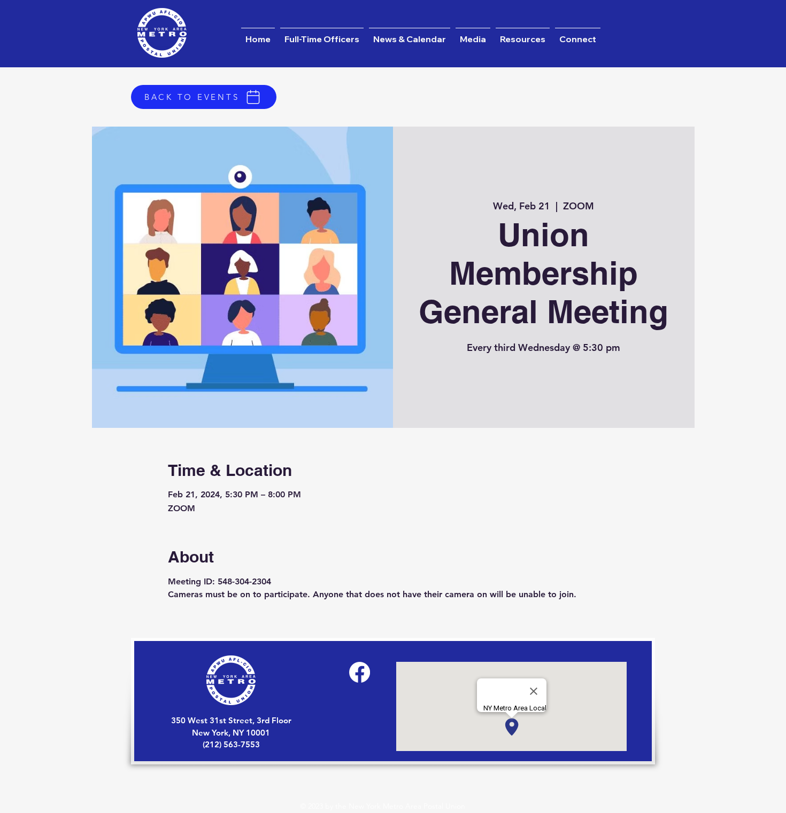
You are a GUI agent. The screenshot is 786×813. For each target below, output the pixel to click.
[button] (409, 34)
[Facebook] (359, 672)
